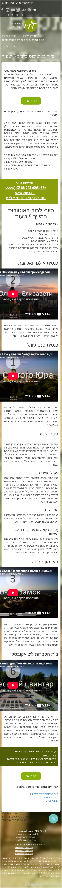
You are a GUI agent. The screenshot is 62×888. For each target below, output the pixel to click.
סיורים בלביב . (8, 36)
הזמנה (5, 3)
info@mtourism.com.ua (26, 840)
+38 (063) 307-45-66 (24, 854)
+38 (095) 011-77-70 (24, 848)
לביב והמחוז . (37, 40)
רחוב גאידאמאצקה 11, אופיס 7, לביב (31, 845)
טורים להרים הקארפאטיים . (15, 40)
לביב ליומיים (52, 801)
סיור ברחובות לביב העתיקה (44, 794)
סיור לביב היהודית (49, 797)
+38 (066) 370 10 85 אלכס (26, 198)
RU (17, 15)
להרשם (31, 101)
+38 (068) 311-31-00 (24, 851)
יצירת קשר (27, 3)
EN (12, 15)
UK (22, 15)
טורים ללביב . (29, 36)
